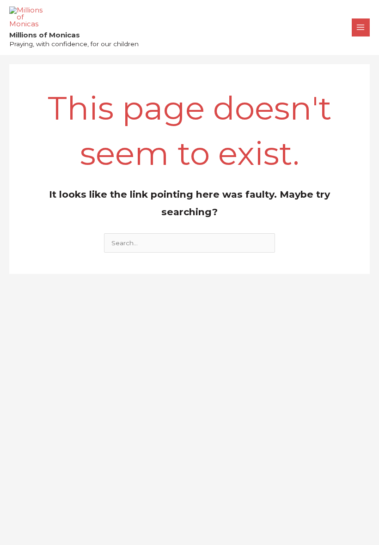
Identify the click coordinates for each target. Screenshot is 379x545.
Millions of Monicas (44, 34)
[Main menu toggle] (361, 27)
